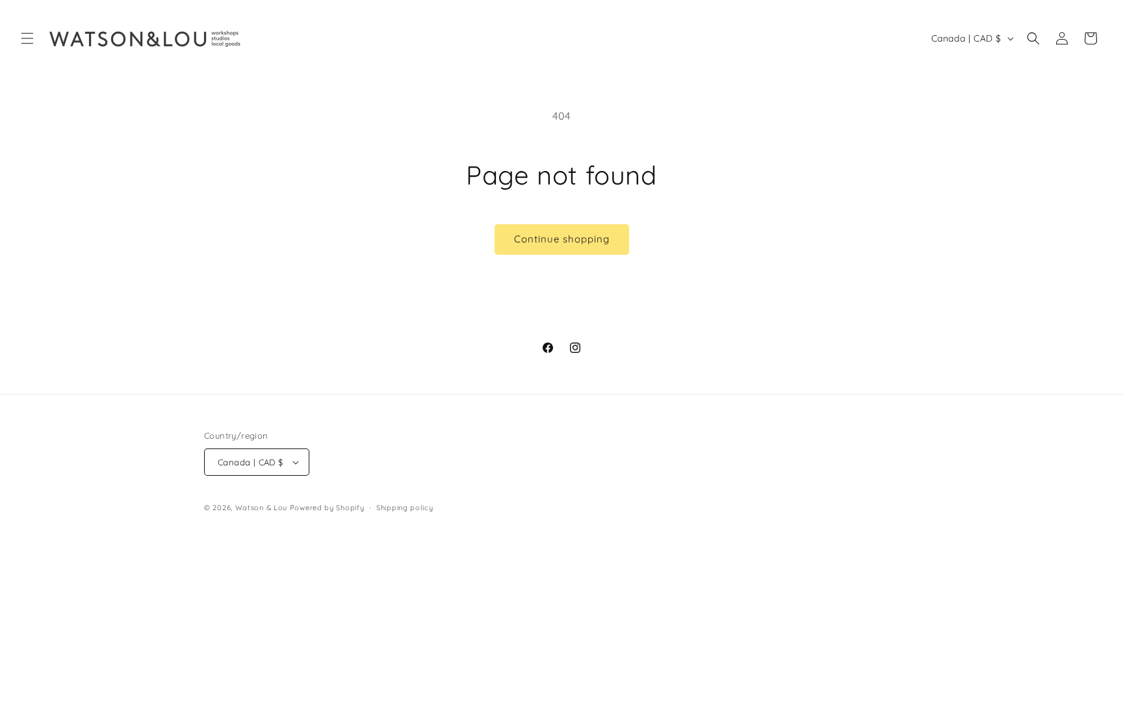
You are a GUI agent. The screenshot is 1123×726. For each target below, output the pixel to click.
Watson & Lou (261, 507)
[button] (27, 38)
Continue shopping (562, 239)
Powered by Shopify (327, 507)
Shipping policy (404, 507)
